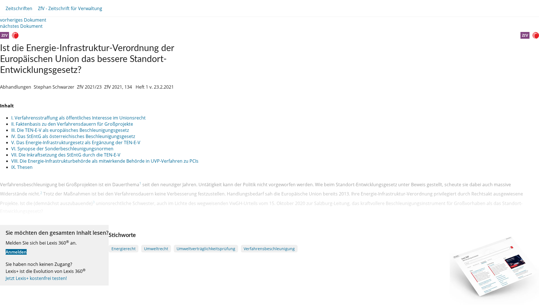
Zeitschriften (19, 8)
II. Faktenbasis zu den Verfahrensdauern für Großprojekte (72, 124)
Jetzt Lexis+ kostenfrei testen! (36, 278)
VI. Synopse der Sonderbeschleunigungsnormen (62, 149)
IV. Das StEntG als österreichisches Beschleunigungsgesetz (73, 136)
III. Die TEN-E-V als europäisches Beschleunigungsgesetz (70, 130)
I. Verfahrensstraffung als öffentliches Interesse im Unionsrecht (78, 118)
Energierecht (123, 248)
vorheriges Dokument (23, 20)
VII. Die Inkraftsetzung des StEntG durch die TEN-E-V (65, 155)
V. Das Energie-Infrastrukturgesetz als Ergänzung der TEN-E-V (75, 142)
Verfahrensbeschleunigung (269, 248)
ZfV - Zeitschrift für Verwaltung (70, 8)
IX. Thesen (22, 167)
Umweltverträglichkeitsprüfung (206, 248)
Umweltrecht (156, 248)
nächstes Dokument (21, 26)
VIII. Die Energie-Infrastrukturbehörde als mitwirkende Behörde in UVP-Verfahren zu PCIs (104, 161)
